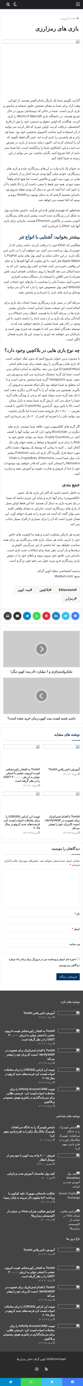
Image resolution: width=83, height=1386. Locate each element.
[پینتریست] (46, 616)
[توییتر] (66, 616)
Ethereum (67, 590)
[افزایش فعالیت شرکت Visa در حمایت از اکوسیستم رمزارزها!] (69, 1219)
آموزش (65, 18)
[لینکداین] (56, 616)
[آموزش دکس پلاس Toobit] (61, 755)
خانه (73, 18)
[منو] (78, 4)
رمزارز (70, 598)
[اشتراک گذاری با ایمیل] (17, 616)
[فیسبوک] (75, 616)
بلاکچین (44, 590)
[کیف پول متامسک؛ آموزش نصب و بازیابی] (69, 1180)
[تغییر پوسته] (15, 4)
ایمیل (76, 928)
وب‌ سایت (74, 944)
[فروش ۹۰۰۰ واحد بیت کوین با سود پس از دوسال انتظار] (69, 1161)
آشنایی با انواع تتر (35, 237)
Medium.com (64, 576)
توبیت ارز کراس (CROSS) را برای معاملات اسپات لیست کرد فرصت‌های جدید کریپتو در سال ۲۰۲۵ (29, 1074)
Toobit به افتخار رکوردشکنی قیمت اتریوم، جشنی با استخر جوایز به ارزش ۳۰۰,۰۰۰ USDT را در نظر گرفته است (29, 1035)
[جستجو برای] (8, 4)
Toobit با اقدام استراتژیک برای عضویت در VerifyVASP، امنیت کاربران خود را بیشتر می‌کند (30, 1054)
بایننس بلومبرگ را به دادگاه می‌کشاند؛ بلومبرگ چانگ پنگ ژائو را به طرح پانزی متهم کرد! (29, 1131)
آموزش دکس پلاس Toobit (64, 769)
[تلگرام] (27, 616)
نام (77, 913)
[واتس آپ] (37, 616)
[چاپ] (8, 616)
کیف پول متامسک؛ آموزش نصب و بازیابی (31, 1173)
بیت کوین (24, 590)
